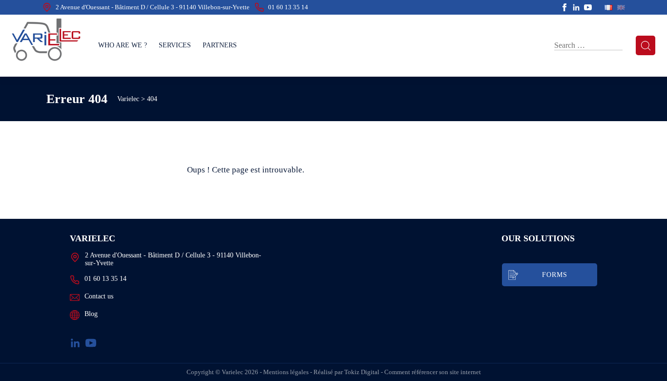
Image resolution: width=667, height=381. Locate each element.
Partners (220, 45)
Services (175, 45)
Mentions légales (286, 372)
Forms (554, 274)
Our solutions (538, 238)
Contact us (98, 296)
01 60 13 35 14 (288, 7)
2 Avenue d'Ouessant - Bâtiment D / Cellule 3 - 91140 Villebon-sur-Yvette (153, 7)
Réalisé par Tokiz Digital (346, 372)
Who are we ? (122, 45)
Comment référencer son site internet (432, 372)
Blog (91, 314)
